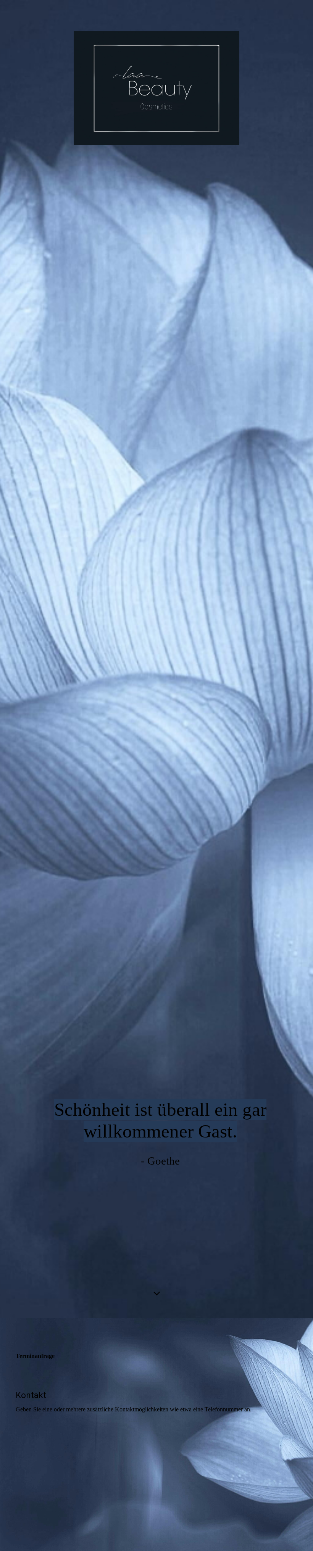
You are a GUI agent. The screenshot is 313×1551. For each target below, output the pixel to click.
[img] (156, 659)
